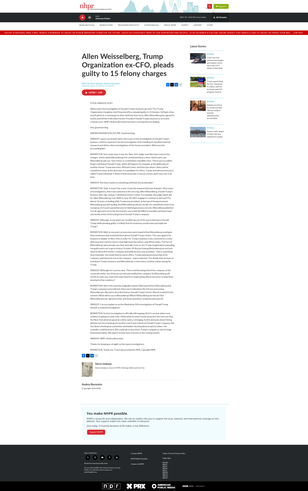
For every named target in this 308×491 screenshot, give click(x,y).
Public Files (167, 458)
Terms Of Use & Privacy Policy (174, 453)
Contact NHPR (136, 453)
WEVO (165, 474)
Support (222, 6)
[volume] (90, 17)
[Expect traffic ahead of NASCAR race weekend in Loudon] (198, 132)
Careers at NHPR (137, 464)
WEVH (165, 468)
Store (210, 25)
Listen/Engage (151, 25)
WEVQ (165, 476)
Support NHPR (96, 432)
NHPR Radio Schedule (139, 459)
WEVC (165, 464)
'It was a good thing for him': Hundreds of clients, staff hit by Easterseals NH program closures (215, 86)
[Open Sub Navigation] (96, 25)
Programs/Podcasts (128, 25)
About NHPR (170, 25)
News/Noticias (87, 25)
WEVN (165, 472)
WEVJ (165, 470)
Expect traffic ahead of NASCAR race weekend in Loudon (215, 134)
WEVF (165, 466)
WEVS (165, 478)
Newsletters (106, 25)
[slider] (93, 17)
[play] (82, 17)
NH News (210, 54)
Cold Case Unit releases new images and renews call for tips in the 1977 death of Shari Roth (215, 62)
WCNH (165, 463)
